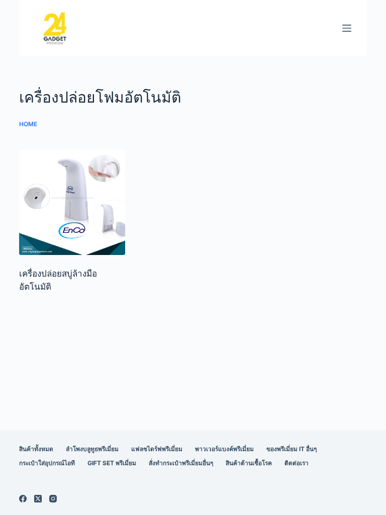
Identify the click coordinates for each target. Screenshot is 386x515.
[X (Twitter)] (38, 498)
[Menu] (346, 28)
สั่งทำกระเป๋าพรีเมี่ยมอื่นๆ (181, 463)
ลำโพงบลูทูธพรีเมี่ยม (92, 449)
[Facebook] (23, 498)
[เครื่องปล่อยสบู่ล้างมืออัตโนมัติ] (72, 202)
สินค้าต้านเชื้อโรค (249, 463)
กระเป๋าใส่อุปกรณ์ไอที (47, 463)
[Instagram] (53, 498)
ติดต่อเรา (296, 463)
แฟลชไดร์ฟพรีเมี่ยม (156, 449)
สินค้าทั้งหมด (36, 449)
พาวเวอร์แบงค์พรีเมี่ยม (224, 449)
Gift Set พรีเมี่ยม (111, 463)
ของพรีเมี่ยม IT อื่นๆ (291, 449)
